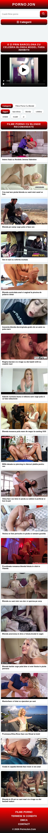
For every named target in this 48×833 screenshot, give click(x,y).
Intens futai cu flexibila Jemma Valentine (19, 159)
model (15, 117)
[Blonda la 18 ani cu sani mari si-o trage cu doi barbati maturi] (24, 784)
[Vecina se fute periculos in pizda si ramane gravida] (24, 518)
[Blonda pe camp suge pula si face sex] (24, 212)
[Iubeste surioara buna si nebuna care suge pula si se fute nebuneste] (24, 381)
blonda (28, 112)
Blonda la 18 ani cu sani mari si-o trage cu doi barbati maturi (21, 800)
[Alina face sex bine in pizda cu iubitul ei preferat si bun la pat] (24, 484)
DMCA (24, 820)
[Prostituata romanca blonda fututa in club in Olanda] (24, 551)
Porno (23, 4)
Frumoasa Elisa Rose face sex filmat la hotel (21, 734)
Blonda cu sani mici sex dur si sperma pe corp (22, 601)
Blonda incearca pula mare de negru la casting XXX (24, 431)
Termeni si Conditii (24, 816)
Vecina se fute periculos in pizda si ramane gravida (24, 534)
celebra (39, 112)
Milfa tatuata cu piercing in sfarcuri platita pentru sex (23, 465)
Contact (24, 824)
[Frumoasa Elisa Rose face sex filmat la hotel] (24, 719)
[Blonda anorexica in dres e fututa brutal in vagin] (24, 619)
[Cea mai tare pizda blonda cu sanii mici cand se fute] (24, 177)
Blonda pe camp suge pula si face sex (18, 227)
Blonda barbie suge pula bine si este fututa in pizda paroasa (24, 667)
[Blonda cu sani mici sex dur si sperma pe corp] (24, 586)
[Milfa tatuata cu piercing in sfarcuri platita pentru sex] (24, 449)
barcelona (16, 112)
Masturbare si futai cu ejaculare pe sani (19, 701)
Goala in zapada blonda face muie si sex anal (21, 767)
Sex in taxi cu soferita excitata (15, 260)
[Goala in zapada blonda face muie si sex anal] (24, 751)
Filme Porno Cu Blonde (25, 106)
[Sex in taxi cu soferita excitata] (24, 244)
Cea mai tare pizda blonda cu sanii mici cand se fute (22, 193)
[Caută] (43, 14)
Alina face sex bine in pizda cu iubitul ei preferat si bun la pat (23, 500)
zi (23, 117)
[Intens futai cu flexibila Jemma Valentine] (24, 144)
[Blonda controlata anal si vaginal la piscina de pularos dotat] (24, 277)
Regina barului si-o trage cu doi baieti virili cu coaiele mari (21, 363)
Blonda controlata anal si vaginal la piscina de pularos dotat (21, 293)
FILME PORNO (23, 812)
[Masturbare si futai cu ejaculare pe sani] (24, 686)
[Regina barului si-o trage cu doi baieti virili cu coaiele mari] (24, 347)
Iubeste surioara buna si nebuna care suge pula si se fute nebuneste (23, 398)
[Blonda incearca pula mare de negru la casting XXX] (24, 416)
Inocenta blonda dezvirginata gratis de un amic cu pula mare (23, 328)
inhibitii (5, 117)
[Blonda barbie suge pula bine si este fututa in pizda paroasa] (24, 651)
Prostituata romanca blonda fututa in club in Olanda (21, 567)
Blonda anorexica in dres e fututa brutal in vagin (22, 634)
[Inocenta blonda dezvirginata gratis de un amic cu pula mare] (24, 312)
